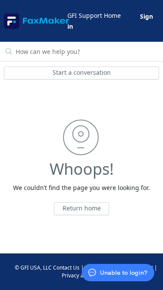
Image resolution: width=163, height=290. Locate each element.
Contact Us (66, 267)
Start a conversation (82, 72)
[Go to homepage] (35, 21)
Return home (82, 208)
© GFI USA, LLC (33, 267)
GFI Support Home (94, 15)
